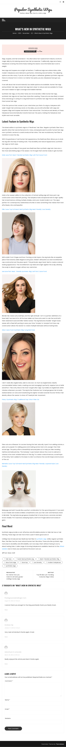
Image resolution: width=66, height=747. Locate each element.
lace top (25, 562)
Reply (6, 610)
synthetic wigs (41, 539)
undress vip (9, 625)
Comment (9, 681)
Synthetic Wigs (33, 48)
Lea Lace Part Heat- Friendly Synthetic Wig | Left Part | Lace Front (24, 271)
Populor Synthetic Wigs (33, 9)
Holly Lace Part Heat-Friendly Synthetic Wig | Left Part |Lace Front (24, 155)
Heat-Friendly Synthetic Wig (49, 559)
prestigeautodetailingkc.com (15, 598)
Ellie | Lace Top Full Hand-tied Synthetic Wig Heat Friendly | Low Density (26, 209)
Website (8, 718)
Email (7, 709)
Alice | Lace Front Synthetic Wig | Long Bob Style (18, 330)
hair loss (8, 559)
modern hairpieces (54, 562)
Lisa (40, 51)
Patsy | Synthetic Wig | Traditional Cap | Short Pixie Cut (20, 399)
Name (7, 700)
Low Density (38, 562)
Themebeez (60, 744)
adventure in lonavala (13, 652)
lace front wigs (11, 562)
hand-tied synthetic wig (25, 559)
